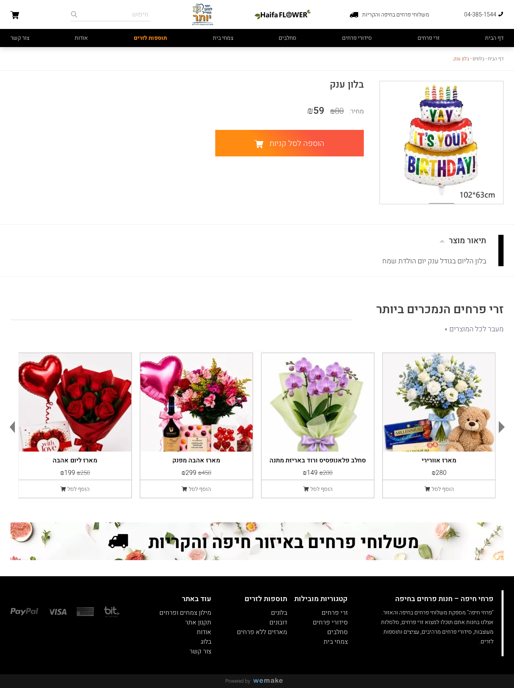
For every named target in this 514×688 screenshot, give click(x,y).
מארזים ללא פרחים (262, 632)
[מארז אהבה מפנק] (196, 402)
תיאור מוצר (467, 240)
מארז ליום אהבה (75, 459)
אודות (81, 38)
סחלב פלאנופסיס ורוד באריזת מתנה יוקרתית (317, 459)
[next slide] (504, 427)
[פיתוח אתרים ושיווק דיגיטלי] (271, 681)
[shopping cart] (14, 16)
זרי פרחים (429, 38)
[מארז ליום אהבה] (75, 402)
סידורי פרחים (357, 38)
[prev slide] (10, 427)
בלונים (478, 58)
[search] (74, 14)
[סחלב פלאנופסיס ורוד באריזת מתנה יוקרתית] (317, 402)
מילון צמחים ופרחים (185, 613)
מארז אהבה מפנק (196, 459)
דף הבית (494, 38)
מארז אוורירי (439, 459)
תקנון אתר (198, 622)
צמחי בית (223, 38)
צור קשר (19, 38)
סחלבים (287, 38)
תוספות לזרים (150, 38)
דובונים (278, 622)
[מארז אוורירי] (439, 402)
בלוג (206, 642)
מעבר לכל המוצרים (476, 329)
